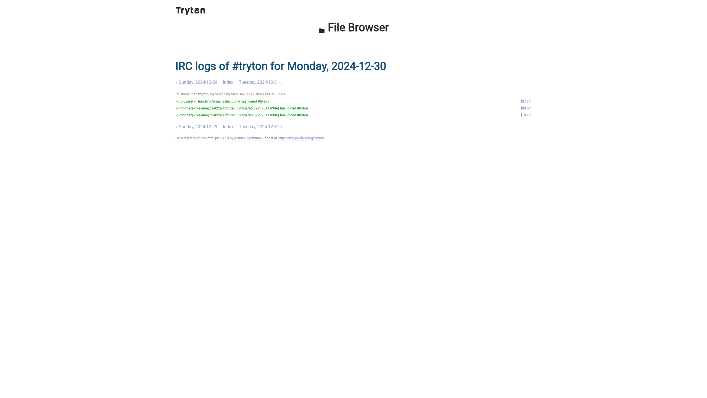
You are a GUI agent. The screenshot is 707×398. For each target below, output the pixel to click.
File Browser (353, 27)
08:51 (526, 108)
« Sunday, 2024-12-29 (196, 82)
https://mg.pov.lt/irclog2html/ (300, 138)
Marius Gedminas (248, 138)
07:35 (526, 101)
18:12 (526, 115)
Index (228, 82)
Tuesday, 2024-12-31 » (261, 82)
